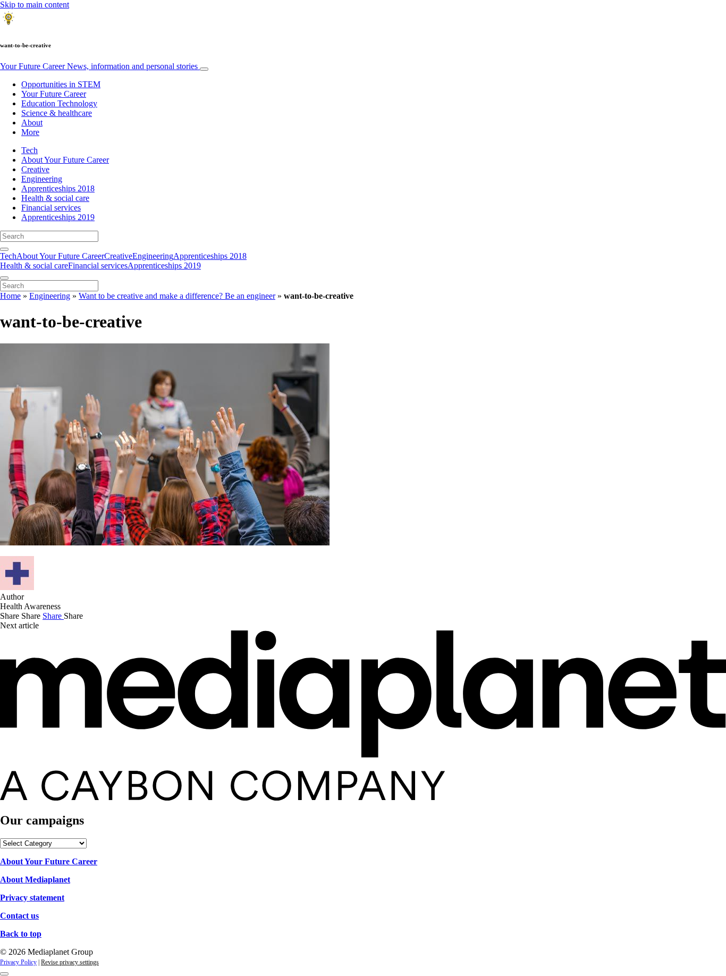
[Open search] (4, 249)
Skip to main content (34, 4)
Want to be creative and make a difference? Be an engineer (177, 295)
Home (10, 295)
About (32, 122)
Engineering (41, 178)
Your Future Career (99, 66)
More (30, 132)
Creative (35, 169)
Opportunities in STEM (60, 84)
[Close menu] (4, 278)
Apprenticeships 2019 (58, 217)
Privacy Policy (18, 962)
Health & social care (55, 198)
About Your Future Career (65, 159)
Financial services (51, 207)
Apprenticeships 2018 (58, 188)
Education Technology (59, 103)
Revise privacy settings (70, 962)
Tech (29, 150)
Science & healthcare (56, 112)
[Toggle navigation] (204, 69)
